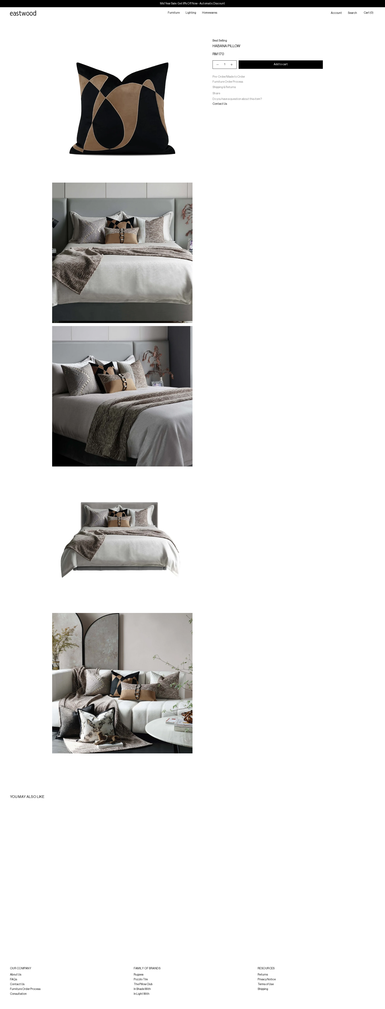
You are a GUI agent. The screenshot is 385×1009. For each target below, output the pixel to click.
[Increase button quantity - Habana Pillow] (232, 64)
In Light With (141, 994)
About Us (15, 974)
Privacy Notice (267, 979)
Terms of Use (266, 984)
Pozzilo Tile (141, 979)
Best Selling (220, 40)
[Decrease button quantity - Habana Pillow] (217, 64)
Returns (263, 974)
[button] (174, 13)
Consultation (18, 994)
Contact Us (220, 104)
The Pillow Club (143, 984)
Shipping (263, 989)
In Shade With (142, 989)
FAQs (13, 979)
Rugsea (138, 974)
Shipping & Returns (224, 87)
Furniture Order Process (228, 81)
